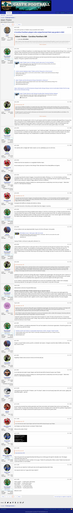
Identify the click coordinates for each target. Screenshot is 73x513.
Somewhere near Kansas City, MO (8, 189)
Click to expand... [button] (43, 44)
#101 (70, 27)
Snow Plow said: (18, 450)
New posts (3, 15)
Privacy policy (60, 509)
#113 (70, 285)
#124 (70, 464)
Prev (3, 24)
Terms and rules (53, 509)
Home (3, 12)
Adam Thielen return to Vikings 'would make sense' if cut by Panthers (37, 62)
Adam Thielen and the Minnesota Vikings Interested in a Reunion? (32, 80)
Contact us (46, 509)
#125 (70, 479)
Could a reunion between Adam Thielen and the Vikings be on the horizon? (34, 71)
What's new (16, 12)
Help (65, 509)
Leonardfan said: (18, 305)
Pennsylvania (10, 63)
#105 (70, 145)
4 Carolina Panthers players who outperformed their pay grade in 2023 (39, 32)
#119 (70, 388)
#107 (70, 174)
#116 (70, 340)
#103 (70, 101)
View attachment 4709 (20, 453)
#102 (70, 48)
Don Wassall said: (19, 104)
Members (24, 12)
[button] (20, 12)
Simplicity (4, 509)
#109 (70, 209)
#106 (70, 160)
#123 (70, 448)
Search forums (9, 15)
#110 (70, 226)
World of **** (10, 40)
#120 (70, 404)
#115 (70, 323)
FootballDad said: (19, 195)
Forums (9, 12)
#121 (70, 418)
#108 (70, 193)
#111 (70, 244)
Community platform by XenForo (36, 511)
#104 (70, 128)
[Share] (68, 27)
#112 (70, 261)
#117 (70, 355)
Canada (11, 400)
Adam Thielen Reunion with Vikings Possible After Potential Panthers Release (39, 93)
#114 (70, 302)
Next (19, 24)
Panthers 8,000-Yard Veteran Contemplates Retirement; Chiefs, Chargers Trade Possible (37, 330)
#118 (70, 369)
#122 (70, 433)
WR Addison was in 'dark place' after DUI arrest (31, 233)
